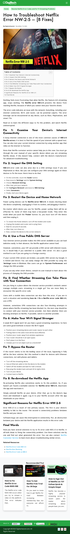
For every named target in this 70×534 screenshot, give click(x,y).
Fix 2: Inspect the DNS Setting (16, 77)
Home (6, 9)
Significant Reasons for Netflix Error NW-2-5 (21, 93)
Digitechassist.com (23, 529)
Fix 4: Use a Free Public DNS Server (17, 81)
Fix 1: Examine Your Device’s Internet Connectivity (22, 75)
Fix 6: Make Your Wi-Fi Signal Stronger (19, 86)
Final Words (10, 95)
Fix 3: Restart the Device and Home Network (21, 79)
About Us (6, 523)
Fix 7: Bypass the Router (14, 88)
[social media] (59, 529)
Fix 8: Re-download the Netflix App (17, 90)
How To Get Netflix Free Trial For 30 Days (35, 484)
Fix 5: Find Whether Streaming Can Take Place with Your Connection (29, 84)
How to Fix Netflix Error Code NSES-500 (11, 483)
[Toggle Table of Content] (50, 72)
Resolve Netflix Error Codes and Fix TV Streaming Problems (33, 9)
